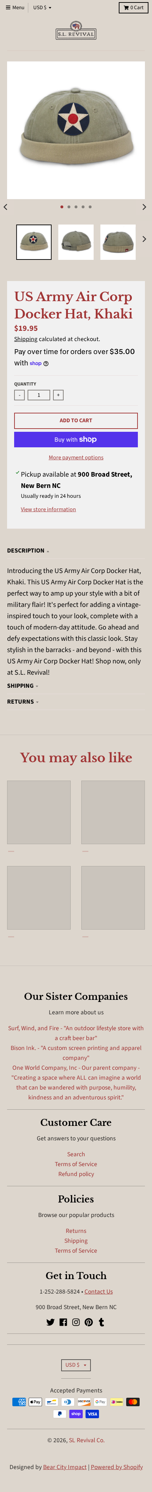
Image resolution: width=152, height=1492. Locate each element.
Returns (20, 701)
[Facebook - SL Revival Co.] (63, 1322)
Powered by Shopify (117, 1467)
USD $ (39, 7)
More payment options (76, 457)
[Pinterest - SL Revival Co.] (88, 1322)
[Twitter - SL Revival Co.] (50, 1322)
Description (26, 550)
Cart (137, 7)
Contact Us (98, 1291)
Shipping (25, 339)
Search (76, 1154)
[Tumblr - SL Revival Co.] (101, 1322)
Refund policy (76, 1174)
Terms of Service (76, 1164)
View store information (48, 509)
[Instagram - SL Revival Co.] (76, 1322)
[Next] (144, 207)
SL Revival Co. (87, 1440)
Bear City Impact (65, 1467)
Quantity (25, 384)
